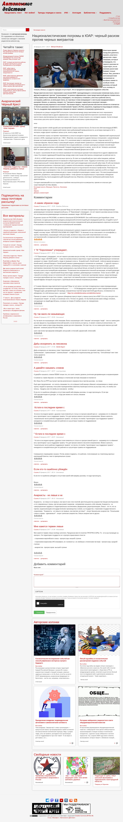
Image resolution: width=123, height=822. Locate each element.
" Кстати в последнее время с (49, 433)
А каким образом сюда (46, 203)
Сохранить (39, 612)
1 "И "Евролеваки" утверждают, (50, 249)
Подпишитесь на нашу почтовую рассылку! (12, 198)
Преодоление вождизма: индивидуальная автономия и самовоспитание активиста (51, 721)
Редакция (6, 131)
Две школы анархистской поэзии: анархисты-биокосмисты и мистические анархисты (13, 270)
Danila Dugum (60, 347)
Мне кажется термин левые (48, 526)
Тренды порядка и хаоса (49, 12)
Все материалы (13, 215)
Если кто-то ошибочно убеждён (50, 469)
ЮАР (35, 189)
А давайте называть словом (49, 367)
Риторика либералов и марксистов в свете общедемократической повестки (96, 721)
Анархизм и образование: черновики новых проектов (11, 282)
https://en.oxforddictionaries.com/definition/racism (84, 293)
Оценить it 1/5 (34, 239)
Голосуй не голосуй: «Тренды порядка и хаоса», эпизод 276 (12, 246)
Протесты (56, 187)
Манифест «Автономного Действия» (63, 818)
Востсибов (38, 666)
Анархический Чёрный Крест (10, 102)
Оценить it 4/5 (39, 239)
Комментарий (39, 574)
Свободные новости (47, 754)
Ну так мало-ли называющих (49, 313)
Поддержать (105, 12)
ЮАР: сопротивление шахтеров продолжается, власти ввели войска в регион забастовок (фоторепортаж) (14, 91)
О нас (49, 818)
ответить (36, 245)
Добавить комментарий (41, 193)
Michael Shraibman (57, 47)
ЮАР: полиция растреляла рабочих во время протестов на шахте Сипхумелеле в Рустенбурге (14, 63)
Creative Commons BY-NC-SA (84, 816)
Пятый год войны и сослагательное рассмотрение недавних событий (94, 659)
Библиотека (90, 12)
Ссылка (36, 206)
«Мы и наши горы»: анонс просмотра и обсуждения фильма (14, 309)
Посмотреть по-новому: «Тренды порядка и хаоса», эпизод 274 (13, 304)
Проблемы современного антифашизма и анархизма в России (47, 777)
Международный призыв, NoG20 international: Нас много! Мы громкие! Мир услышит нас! (13, 57)
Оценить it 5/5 (41, 239)
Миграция (49, 187)
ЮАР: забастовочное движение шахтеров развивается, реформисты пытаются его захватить (13, 78)
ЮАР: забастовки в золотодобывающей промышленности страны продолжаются (11, 70)
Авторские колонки (46, 622)
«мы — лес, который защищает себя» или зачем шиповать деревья (76, 777)
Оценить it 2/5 (36, 239)
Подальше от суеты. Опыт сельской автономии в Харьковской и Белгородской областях (106, 778)
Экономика (63, 187)
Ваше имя (37, 567)
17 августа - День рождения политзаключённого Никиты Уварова (14, 299)
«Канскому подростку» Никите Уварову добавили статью (15, 167)
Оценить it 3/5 (38, 239)
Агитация (76, 12)
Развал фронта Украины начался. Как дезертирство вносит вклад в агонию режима (13, 51)
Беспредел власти (39, 30)
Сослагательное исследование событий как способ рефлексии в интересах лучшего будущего (52, 660)
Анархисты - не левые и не (48, 495)
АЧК (66, 12)
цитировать (44, 245)
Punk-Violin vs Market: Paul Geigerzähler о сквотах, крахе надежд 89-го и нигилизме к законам (14, 263)
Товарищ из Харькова (101, 784)
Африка (36, 191)
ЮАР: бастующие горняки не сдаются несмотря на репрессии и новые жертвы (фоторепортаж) (14, 84)
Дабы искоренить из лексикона (50, 343)
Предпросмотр (50, 612)
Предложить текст (13, 12)
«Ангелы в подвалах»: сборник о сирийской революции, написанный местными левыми (14, 232)
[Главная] (18, 7)
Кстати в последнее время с (49, 407)
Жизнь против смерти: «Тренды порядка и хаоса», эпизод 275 (13, 277)
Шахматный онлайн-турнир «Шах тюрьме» (14, 127)
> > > (15, 321)
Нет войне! (30, 12)
